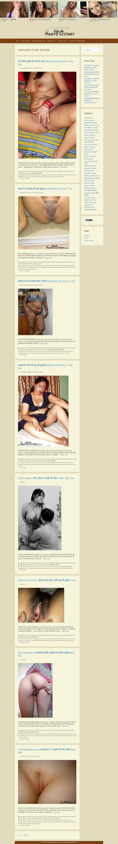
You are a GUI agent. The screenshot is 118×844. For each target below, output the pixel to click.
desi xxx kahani (31, 176)
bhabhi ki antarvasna (40, 175)
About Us (87, 235)
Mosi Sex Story (22, 349)
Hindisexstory (53, 171)
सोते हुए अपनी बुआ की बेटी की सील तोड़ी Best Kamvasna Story (91, 74)
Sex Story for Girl (33, 564)
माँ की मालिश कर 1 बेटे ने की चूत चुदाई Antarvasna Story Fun (91, 81)
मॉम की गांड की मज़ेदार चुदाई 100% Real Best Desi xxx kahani (91, 87)
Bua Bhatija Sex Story (91, 130)
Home (17, 41)
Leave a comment (24, 178)
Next (26, 835)
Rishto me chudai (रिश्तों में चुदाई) (77, 41)
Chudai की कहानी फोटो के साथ (54, 351)
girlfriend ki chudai (46, 267)
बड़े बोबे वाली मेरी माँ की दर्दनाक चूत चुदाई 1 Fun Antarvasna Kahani (92, 100)
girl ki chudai (37, 267)
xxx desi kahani (31, 269)
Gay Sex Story (88, 149)
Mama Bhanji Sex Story (91, 178)
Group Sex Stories (90, 156)
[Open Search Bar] (101, 41)
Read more (64, 167)
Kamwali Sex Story (39, 460)
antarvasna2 (30, 175)
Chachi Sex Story (89, 135)
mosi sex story (65, 353)
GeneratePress (72, 842)
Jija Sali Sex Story (90, 168)
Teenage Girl (56, 818)
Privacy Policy (88, 240)
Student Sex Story (37, 263)
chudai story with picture (63, 175)
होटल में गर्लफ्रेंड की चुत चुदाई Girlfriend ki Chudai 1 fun (45, 188)
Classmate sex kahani (61, 820)
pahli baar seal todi (68, 822)
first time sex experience (33, 822)
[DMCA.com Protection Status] (88, 220)
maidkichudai (59, 735)
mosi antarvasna (34, 353)
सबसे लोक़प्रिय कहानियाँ (59, 349)
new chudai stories (35, 568)
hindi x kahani (61, 566)
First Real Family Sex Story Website (46, 348)
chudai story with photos (41, 265)
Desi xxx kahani (45, 171)
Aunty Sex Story (26, 41)
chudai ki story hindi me (26, 351)
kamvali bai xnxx (41, 464)
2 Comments (23, 354)
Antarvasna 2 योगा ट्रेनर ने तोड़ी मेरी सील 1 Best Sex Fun (46, 478)
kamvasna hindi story (70, 267)
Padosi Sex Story (26, 173)
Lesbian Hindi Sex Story (92, 176)
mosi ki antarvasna (45, 353)
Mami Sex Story (89, 180)
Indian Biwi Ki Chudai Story (65, 459)
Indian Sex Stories (63, 171)
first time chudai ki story (26, 267)
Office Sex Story (89, 185)
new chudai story (45, 568)
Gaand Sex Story (62, 41)
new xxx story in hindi (57, 568)
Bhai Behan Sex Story (91, 127)
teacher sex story (68, 568)
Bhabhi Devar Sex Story (38, 41)
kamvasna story (60, 176)
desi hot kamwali (66, 462)
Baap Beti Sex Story (90, 123)
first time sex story (45, 822)
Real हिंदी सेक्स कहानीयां (36, 173)
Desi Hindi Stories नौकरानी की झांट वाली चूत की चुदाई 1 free (47, 580)
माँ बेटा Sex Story (51, 41)
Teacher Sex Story (44, 564)
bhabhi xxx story (51, 175)
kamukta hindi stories (49, 176)
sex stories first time (35, 823)
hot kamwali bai (26, 640)
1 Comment (23, 467)
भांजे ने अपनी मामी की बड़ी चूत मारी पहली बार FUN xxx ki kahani (91, 94)
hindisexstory (39, 176)
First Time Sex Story (42, 563)
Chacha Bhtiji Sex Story (91, 132)
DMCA (86, 238)
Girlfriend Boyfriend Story (43, 262)
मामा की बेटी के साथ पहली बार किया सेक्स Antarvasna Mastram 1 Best (91, 67)
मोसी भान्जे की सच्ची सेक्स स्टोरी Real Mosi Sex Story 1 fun (46, 281)
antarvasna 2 (23, 171)
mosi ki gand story (56, 353)
